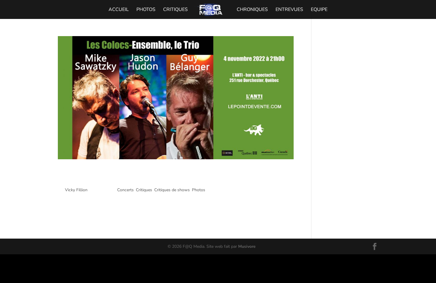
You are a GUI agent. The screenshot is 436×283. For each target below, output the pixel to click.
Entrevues (289, 10)
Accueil (119, 10)
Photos (145, 10)
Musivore (247, 246)
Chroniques (252, 10)
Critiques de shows (172, 190)
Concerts (125, 190)
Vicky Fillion (76, 190)
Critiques (175, 10)
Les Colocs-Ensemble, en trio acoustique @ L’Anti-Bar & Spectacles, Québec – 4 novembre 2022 (156, 176)
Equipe (319, 10)
